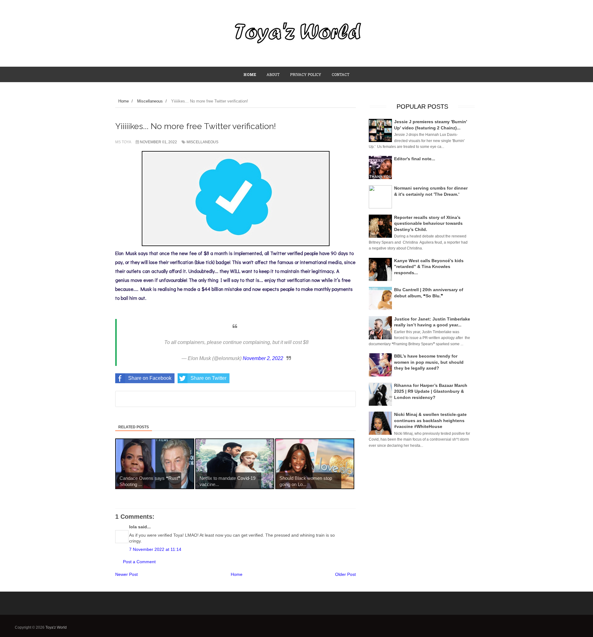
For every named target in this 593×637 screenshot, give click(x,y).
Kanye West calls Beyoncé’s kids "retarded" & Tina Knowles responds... (429, 266)
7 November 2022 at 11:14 (155, 549)
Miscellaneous (202, 142)
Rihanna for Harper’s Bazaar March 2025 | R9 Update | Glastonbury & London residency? (430, 391)
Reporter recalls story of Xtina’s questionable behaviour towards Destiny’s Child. (428, 223)
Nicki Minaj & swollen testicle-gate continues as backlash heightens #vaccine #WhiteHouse (430, 420)
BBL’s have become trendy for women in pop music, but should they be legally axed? (429, 362)
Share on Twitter (208, 378)
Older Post (345, 574)
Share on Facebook (149, 378)
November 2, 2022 (263, 358)
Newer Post (126, 574)
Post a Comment (139, 561)
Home (236, 574)
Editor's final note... (414, 158)
